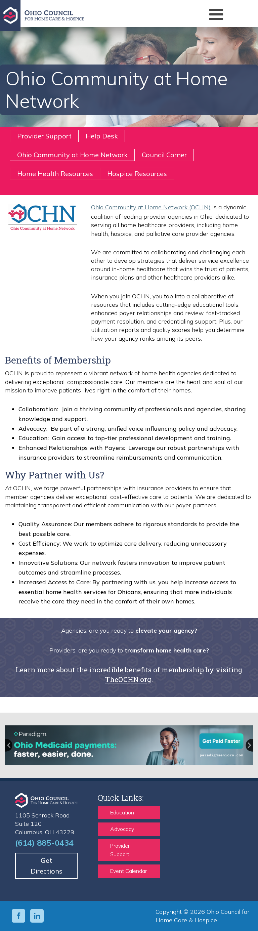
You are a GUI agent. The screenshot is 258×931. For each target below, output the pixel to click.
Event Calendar (128, 870)
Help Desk (102, 136)
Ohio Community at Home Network (72, 155)
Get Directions (46, 865)
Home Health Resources (55, 173)
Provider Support (44, 136)
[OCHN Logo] (43, 218)
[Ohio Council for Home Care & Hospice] (90, 15)
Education (122, 812)
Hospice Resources (137, 173)
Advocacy (122, 829)
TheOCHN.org (128, 679)
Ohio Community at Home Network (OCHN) (151, 207)
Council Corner (164, 155)
